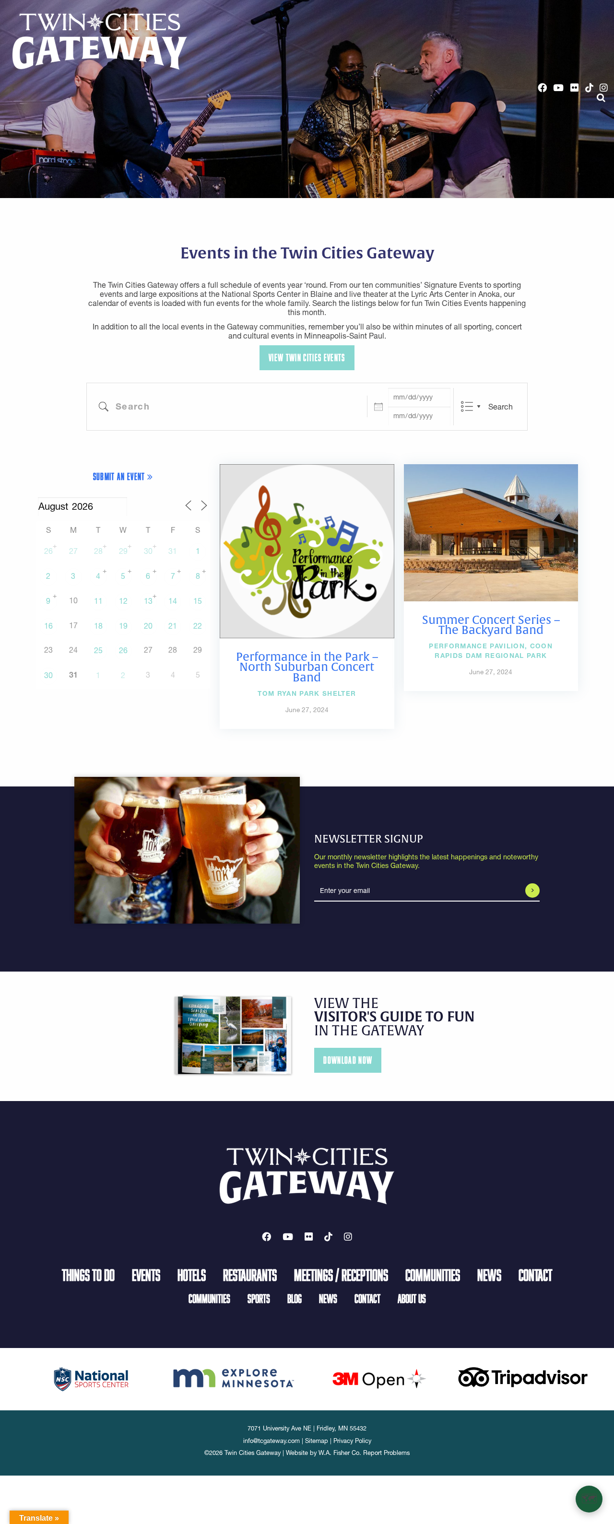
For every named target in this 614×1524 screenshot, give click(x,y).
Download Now (347, 1060)
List (467, 406)
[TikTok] (589, 88)
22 (197, 626)
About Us (412, 1298)
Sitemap (316, 1440)
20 (148, 626)
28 (98, 551)
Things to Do (88, 1274)
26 (48, 551)
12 (123, 601)
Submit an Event (120, 476)
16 (48, 626)
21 (172, 626)
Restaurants (250, 1274)
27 (73, 551)
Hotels (191, 1274)
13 (148, 601)
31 (172, 551)
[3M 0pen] (379, 1378)
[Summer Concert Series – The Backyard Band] (491, 532)
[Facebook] (542, 88)
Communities (432, 1274)
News (489, 1274)
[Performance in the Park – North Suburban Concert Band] (307, 550)
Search (500, 406)
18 (98, 626)
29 (123, 551)
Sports (259, 1298)
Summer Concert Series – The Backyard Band (491, 625)
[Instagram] (603, 88)
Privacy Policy (352, 1440)
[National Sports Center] (91, 1378)
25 (98, 650)
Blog (294, 1298)
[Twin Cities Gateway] (100, 41)
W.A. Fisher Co (339, 1452)
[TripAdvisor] (523, 1376)
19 (123, 626)
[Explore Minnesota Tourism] (235, 1376)
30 (148, 551)
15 (197, 601)
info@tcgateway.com (271, 1440)
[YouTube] (559, 88)
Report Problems (386, 1452)
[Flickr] (574, 88)
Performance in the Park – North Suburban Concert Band (307, 667)
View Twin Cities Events (307, 357)
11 (98, 601)
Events (146, 1274)
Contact (535, 1274)
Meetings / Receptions (341, 1274)
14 (172, 601)
